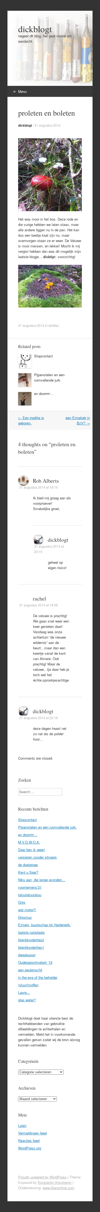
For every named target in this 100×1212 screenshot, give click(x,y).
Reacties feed (28, 1140)
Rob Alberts (46, 480)
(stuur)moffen (28, 984)
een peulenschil (30, 969)
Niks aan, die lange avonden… (41, 879)
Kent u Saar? (28, 872)
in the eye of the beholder (37, 977)
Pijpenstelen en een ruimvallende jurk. (49, 377)
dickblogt (35, 28)
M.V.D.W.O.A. (29, 842)
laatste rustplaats (31, 932)
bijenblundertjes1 (31, 947)
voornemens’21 (30, 887)
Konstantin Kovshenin (54, 1182)
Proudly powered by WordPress (42, 1177)
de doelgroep (28, 864)
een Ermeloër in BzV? (78, 420)
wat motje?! (27, 909)
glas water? (27, 999)
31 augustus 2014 (47, 125)
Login (22, 1125)
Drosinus (25, 917)
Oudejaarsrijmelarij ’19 (35, 962)
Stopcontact (43, 355)
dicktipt (54, 325)
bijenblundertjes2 (31, 939)
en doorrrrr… (43, 393)
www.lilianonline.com (58, 1187)
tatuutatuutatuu (29, 894)
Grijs (21, 902)
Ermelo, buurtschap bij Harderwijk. (44, 924)
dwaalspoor (26, 954)
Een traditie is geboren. (31, 420)
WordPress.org (29, 1148)
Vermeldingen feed (32, 1133)
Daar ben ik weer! (31, 849)
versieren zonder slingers (37, 857)
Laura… (24, 992)
